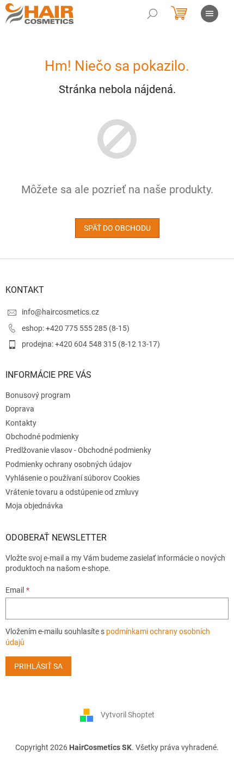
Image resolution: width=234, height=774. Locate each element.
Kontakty (20, 423)
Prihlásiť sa (38, 666)
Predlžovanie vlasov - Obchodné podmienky (78, 450)
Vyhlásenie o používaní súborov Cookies (72, 478)
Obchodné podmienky (42, 436)
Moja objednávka (34, 505)
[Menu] (209, 13)
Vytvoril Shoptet (128, 714)
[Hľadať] (152, 13)
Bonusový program (37, 395)
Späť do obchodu (117, 228)
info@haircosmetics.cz (60, 312)
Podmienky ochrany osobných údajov (68, 464)
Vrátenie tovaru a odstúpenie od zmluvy (72, 492)
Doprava (19, 408)
